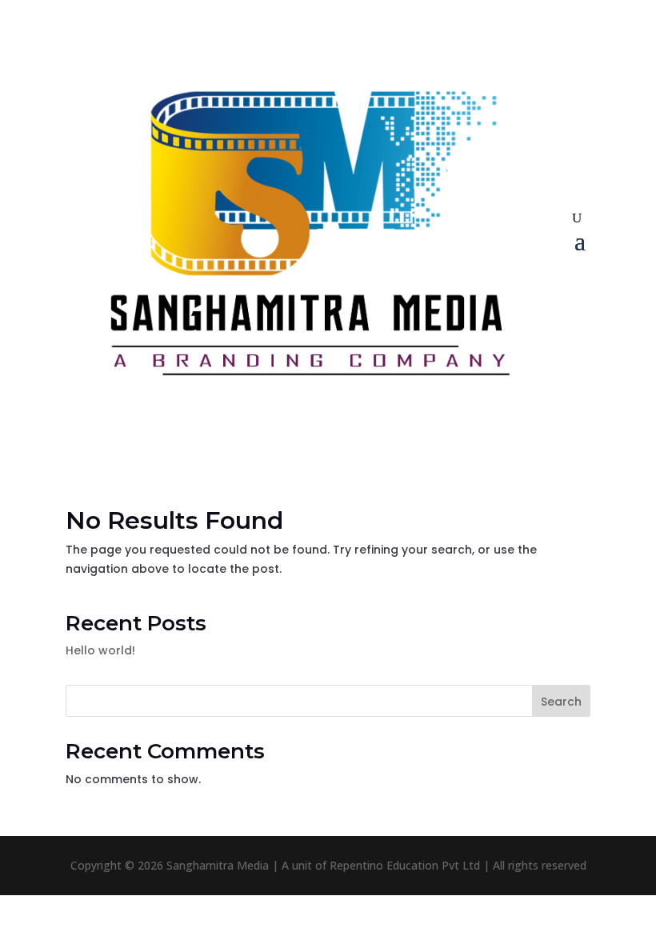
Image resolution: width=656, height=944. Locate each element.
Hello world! (100, 650)
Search (561, 702)
